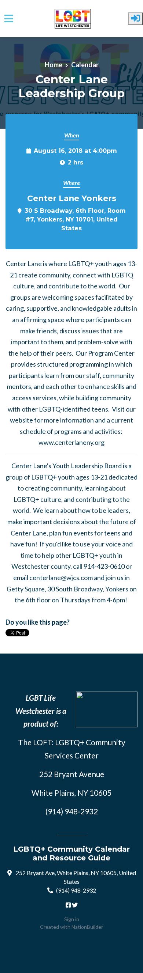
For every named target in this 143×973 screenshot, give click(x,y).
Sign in (71, 919)
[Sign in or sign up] (135, 18)
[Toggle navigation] (9, 18)
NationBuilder (87, 927)
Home (53, 65)
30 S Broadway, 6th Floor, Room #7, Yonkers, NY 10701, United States (75, 219)
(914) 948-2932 (76, 890)
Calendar (85, 65)
